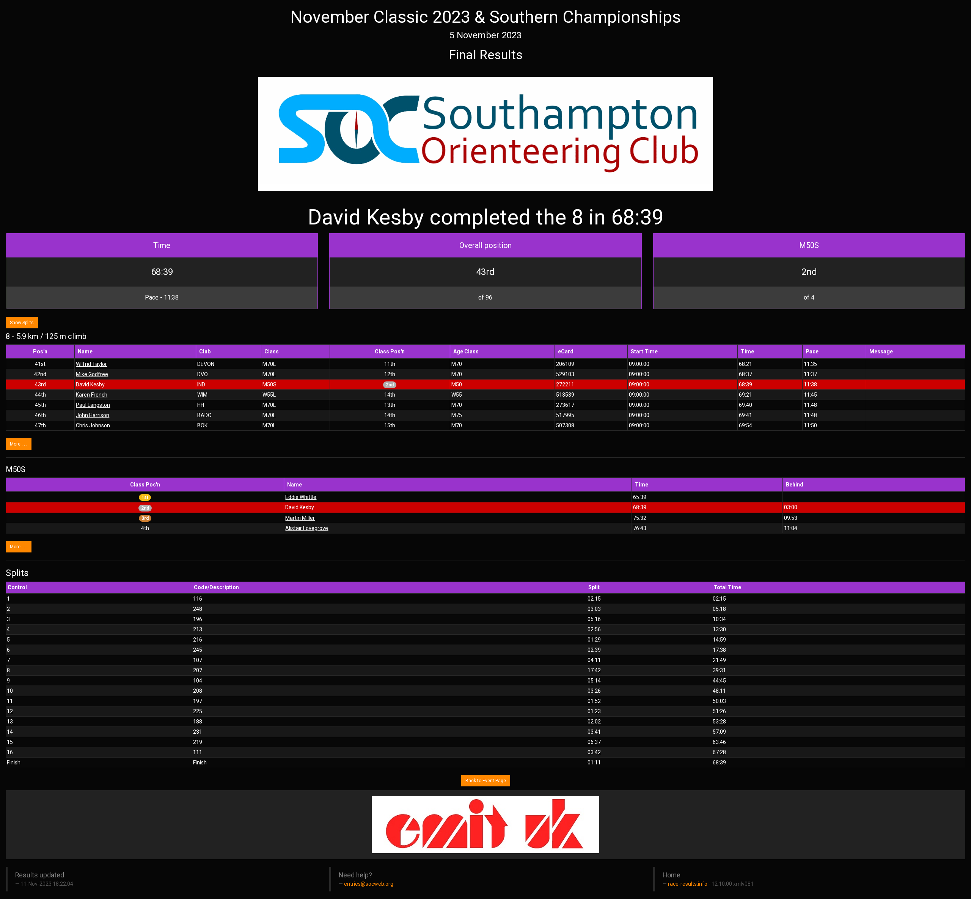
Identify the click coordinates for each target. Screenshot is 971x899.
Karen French (91, 395)
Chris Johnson (93, 425)
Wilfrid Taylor (91, 364)
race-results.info (687, 884)
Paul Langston (93, 405)
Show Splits (22, 322)
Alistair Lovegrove (306, 528)
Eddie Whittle (300, 497)
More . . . (18, 444)
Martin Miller (300, 518)
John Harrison (92, 415)
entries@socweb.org (368, 884)
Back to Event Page (485, 780)
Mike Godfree (92, 374)
